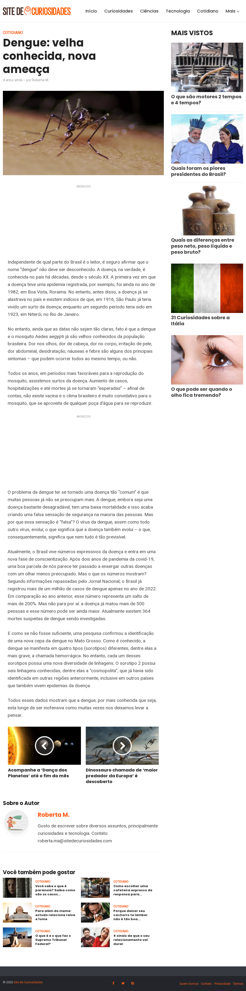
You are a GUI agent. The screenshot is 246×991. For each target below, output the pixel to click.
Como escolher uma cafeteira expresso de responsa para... (132, 890)
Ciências (149, 11)
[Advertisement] (83, 223)
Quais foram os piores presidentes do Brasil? (198, 171)
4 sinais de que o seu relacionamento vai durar (131, 939)
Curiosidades (118, 11)
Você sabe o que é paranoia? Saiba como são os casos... (55, 890)
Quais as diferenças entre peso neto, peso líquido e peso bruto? (202, 246)
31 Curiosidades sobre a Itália (200, 320)
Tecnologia (178, 11)
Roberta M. (40, 80)
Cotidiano (207, 11)
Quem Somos (188, 983)
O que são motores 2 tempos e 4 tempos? (206, 99)
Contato (206, 983)
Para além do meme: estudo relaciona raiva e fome (55, 915)
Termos (238, 983)
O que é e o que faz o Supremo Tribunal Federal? (53, 939)
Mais (230, 11)
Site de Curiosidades (28, 982)
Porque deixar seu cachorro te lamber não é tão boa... (130, 915)
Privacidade (222, 983)
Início (91, 11)
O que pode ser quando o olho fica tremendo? (201, 392)
